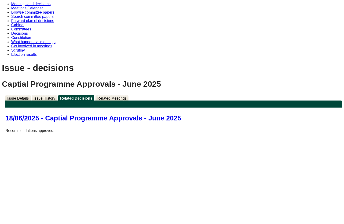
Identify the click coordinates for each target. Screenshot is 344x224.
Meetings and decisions (31, 4)
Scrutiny (18, 50)
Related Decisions (76, 98)
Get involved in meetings (31, 46)
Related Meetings (112, 98)
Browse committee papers (32, 12)
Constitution (21, 38)
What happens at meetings (33, 42)
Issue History (44, 98)
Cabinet (17, 25)
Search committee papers (32, 17)
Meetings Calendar (27, 8)
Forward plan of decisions (32, 21)
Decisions (19, 33)
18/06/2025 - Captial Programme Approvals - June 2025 (93, 118)
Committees (21, 29)
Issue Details (18, 98)
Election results (24, 54)
